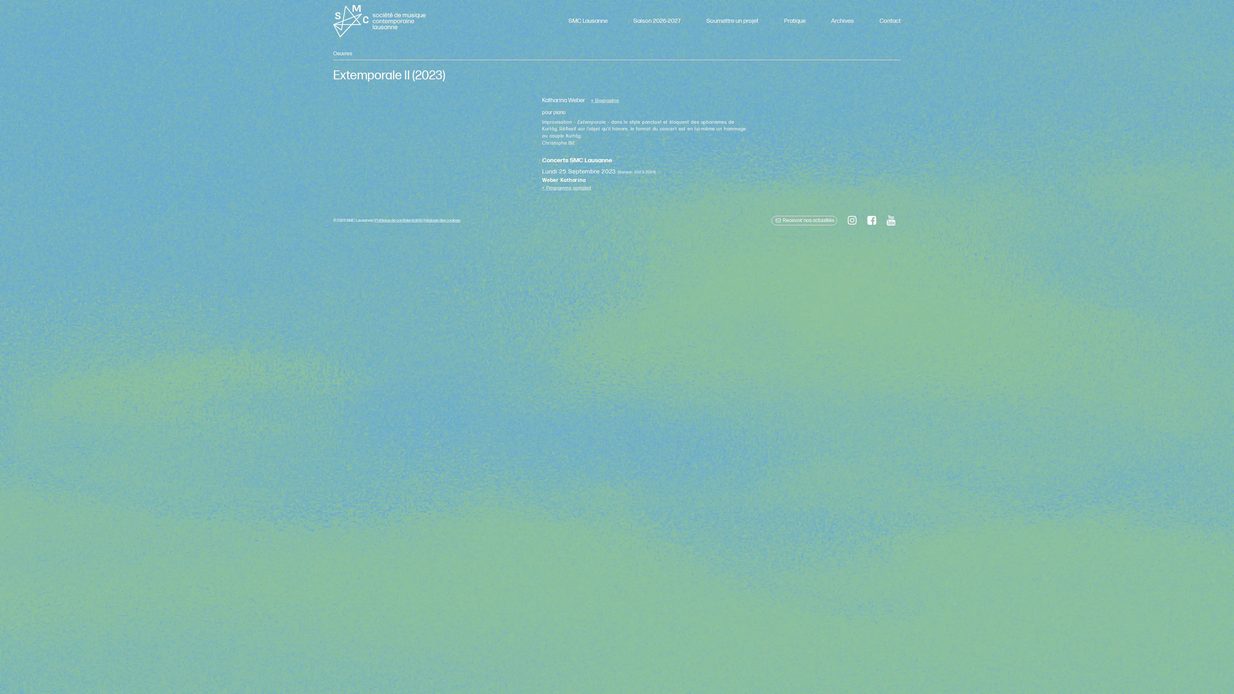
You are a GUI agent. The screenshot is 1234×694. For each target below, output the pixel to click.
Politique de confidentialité (398, 220)
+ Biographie (605, 101)
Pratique (795, 21)
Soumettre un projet (732, 21)
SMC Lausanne (588, 21)
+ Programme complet (566, 188)
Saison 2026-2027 (657, 21)
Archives (842, 21)
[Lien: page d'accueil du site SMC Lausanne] (379, 21)
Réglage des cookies (442, 220)
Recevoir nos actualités (808, 221)
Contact (890, 21)
